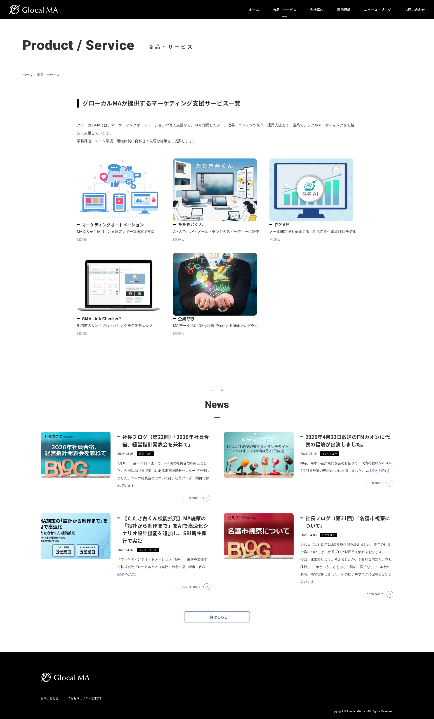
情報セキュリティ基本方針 (85, 698)
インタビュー (329, 453)
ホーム (27, 75)
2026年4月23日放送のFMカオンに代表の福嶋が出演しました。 (347, 440)
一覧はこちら (217, 617)
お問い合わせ (49, 698)
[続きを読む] (379, 470)
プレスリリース (147, 550)
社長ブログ (145, 453)
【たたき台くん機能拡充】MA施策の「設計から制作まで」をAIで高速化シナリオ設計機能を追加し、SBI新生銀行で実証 (165, 529)
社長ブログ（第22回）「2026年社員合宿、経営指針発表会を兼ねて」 (165, 440)
